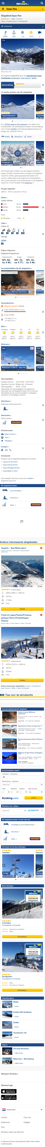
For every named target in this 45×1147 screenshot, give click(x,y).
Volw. (4, 788)
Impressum (5, 1122)
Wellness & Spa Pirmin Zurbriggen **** (30, 753)
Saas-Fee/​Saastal (23, 688)
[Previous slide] (2, 106)
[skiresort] (22, 3)
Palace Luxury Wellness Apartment (26, 712)
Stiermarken (16, 550)
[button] (10, 798)
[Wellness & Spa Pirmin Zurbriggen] (6, 758)
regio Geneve (26, 78)
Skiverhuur (18, 137)
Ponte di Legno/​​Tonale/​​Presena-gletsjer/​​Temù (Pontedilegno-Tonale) (16, 618)
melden (30, 478)
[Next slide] (42, 106)
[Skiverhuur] (12, 137)
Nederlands (11, 1110)
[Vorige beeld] (3, 865)
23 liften (14, 129)
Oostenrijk (9, 550)
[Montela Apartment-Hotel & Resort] (6, 744)
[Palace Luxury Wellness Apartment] (6, 717)
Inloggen (27, 1122)
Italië (7, 623)
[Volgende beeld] (41, 865)
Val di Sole (28, 623)
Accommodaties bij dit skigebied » (16, 268)
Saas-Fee (11, 9)
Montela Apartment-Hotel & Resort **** (30, 740)
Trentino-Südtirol (14, 623)
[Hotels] (3, 137)
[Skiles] (25, 137)
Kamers (22, 788)
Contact (4, 1117)
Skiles (29, 137)
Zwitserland (15, 78)
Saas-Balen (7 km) (10, 471)
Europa (3, 550)
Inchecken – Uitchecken (9, 774)
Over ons (27, 1117)
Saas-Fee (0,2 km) (10, 462)
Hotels (7, 137)
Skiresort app (7, 1085)
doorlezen (28, 183)
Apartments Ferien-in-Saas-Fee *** (30, 726)
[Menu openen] (3, 3)
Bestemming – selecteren (10, 781)
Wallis (34, 78)
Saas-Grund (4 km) (10, 465)
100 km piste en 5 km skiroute (16, 124)
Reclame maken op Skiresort (12, 1132)
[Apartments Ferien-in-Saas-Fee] (6, 731)
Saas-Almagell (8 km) (11, 468)
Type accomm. (33, 788)
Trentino (22, 623)
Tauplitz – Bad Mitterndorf (13, 548)
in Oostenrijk (16, 925)
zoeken (33, 798)
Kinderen (14, 788)
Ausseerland (4, 552)
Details (22, 609)
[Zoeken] (42, 3)
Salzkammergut (25, 550)
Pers (3, 1127)
